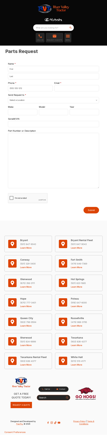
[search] (71, 28)
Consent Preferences (15, 432)
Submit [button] (91, 210)
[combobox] (53, 28)
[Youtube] (59, 423)
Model (42, 107)
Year (72, 107)
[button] (40, 37)
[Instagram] (51, 423)
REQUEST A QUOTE (21, 405)
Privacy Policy (79, 421)
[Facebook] (48, 423)
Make (10, 107)
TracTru (19, 424)
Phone (12, 83)
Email (61, 83)
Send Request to (21, 95)
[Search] (67, 397)
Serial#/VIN (13, 119)
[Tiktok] (55, 423)
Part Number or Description (22, 131)
